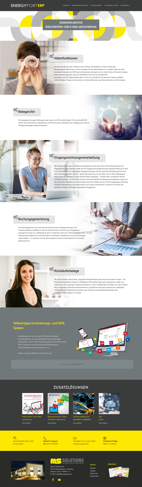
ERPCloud (101, 418)
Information (125, 5)
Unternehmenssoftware (80, 5)
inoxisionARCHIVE (72, 364)
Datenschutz (94, 476)
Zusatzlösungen (96, 5)
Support (93, 471)
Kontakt (92, 468)
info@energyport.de (81, 444)
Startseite (66, 5)
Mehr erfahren (26, 423)
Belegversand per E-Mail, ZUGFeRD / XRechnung (57, 418)
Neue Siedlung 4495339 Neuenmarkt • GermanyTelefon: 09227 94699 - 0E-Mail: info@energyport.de (61, 470)
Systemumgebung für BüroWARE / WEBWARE (82, 418)
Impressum (94, 473)
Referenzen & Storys (111, 5)
